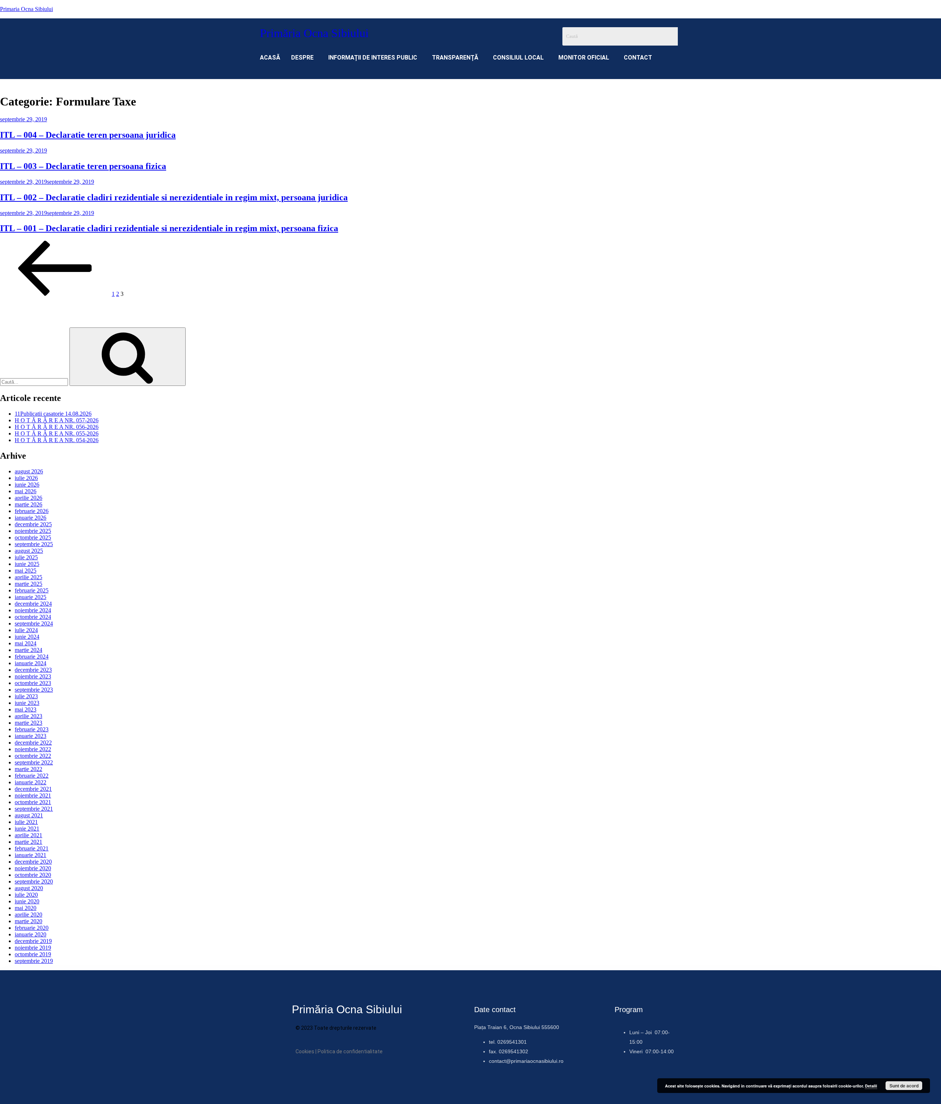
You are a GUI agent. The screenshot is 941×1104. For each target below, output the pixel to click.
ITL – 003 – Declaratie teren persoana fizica (83, 166)
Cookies (305, 1051)
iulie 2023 (26, 696)
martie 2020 (28, 921)
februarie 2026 (32, 511)
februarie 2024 (32, 656)
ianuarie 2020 (30, 934)
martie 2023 (28, 723)
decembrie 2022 (33, 742)
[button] (304, 57)
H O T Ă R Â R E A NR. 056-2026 (57, 427)
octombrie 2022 (33, 756)
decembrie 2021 (33, 789)
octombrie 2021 (33, 802)
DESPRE (302, 57)
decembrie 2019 (33, 941)
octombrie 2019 (33, 954)
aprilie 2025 (28, 577)
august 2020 (29, 888)
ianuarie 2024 (30, 663)
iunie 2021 (27, 828)
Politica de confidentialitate (350, 1051)
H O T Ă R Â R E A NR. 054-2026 (57, 440)
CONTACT (638, 57)
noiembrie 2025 (33, 531)
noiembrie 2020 (33, 868)
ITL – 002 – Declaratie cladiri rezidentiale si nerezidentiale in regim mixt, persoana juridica (174, 197)
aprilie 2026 (28, 498)
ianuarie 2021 (30, 855)
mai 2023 (25, 709)
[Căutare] (127, 356)
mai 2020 (25, 908)
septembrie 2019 (34, 961)
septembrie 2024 (34, 623)
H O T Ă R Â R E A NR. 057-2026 (57, 420)
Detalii (871, 1086)
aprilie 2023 (28, 716)
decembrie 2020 (33, 862)
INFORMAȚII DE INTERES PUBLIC (372, 57)
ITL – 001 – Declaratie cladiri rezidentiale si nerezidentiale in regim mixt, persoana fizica (169, 228)
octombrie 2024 (33, 617)
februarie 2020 (32, 928)
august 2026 (29, 471)
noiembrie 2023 (33, 676)
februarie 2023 (32, 729)
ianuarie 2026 (30, 518)
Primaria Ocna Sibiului (26, 9)
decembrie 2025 (33, 524)
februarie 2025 (32, 590)
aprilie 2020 (28, 914)
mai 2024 (25, 643)
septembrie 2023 (34, 690)
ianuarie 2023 (30, 736)
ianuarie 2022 (30, 782)
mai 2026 (25, 491)
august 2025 (29, 551)
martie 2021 (28, 842)
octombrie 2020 (33, 875)
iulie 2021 (26, 822)
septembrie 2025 (34, 544)
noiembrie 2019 (33, 948)
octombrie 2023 (33, 683)
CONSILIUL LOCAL (518, 57)
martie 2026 (28, 504)
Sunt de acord (904, 1085)
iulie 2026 (26, 478)
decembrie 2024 (33, 604)
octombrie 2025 (33, 537)
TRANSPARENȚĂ (455, 57)
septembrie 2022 (34, 762)
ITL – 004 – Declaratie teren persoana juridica (88, 135)
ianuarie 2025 (30, 597)
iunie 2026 (27, 484)
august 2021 (29, 815)
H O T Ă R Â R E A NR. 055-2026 (57, 433)
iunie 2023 (27, 703)
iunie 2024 (27, 637)
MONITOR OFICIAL (583, 57)
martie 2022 (28, 769)
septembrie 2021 (34, 809)
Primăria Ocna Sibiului (314, 33)
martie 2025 (28, 584)
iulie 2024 (26, 630)
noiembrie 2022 (33, 749)
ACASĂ (270, 57)
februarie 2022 (32, 776)
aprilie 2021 (28, 835)
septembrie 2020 (34, 881)
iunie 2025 (27, 564)
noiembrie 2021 (33, 795)
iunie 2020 (27, 901)
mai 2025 (25, 570)
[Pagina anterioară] (55, 294)
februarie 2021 (32, 848)
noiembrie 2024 (33, 610)
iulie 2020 (26, 895)
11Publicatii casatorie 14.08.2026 (53, 414)
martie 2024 (28, 650)
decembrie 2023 (33, 670)
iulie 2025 (26, 557)
